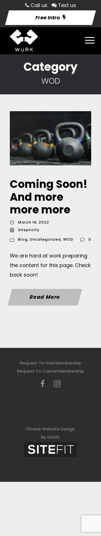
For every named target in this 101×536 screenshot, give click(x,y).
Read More (45, 296)
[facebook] (42, 384)
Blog (22, 239)
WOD (68, 239)
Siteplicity (29, 229)
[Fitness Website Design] (50, 449)
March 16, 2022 (33, 222)
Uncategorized (45, 239)
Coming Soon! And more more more (49, 197)
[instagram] (57, 384)
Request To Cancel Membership (50, 371)
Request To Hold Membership (50, 363)
